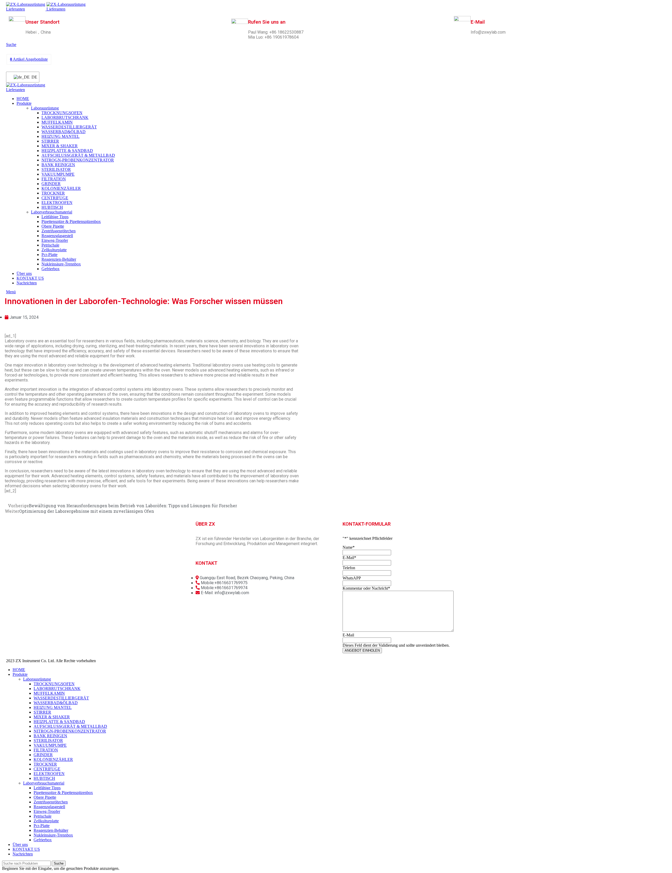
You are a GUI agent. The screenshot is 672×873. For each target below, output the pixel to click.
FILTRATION (53, 179)
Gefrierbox (50, 268)
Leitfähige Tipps (55, 217)
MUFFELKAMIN (57, 122)
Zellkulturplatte (54, 250)
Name (349, 547)
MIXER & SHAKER (59, 146)
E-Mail (349, 557)
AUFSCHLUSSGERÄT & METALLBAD (78, 155)
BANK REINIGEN (58, 165)
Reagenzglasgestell (57, 235)
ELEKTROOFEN (56, 202)
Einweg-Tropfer (54, 240)
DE (32, 77)
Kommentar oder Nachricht (366, 588)
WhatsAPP (352, 578)
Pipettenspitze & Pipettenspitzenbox (71, 221)
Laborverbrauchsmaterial (51, 212)
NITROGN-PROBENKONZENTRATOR (77, 160)
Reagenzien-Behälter (58, 259)
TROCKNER (53, 193)
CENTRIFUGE (54, 198)
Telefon (349, 568)
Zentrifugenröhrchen (58, 231)
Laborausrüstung (45, 108)
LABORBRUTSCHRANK (64, 117)
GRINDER (51, 183)
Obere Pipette (52, 226)
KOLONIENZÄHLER (61, 188)
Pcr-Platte (49, 254)
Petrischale (50, 245)
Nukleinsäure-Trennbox (61, 264)
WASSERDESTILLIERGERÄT (69, 127)
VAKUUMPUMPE (58, 174)
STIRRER (50, 141)
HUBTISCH (52, 207)
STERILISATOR (56, 169)
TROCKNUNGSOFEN (61, 113)
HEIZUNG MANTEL (60, 136)
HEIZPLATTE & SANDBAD (67, 150)
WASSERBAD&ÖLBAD (63, 131)
